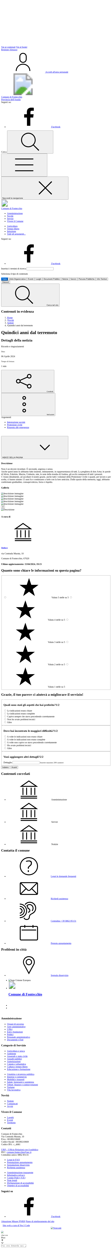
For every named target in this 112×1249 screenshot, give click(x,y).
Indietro (5, 767)
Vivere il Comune (15, 221)
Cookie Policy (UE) (16, 1178)
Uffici (9, 1029)
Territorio (11, 1122)
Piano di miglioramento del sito (40, 1221)
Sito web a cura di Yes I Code (16, 1225)
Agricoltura (12, 226)
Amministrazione (15, 213)
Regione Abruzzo (9, 49)
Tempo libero (13, 228)
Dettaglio (8, 762)
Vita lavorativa (13, 1090)
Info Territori (102, 279)
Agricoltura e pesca (16, 1051)
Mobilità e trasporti (15, 1079)
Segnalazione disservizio (18, 1165)
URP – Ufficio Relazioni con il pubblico (19, 1149)
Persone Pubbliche (86, 279)
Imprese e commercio (17, 1077)
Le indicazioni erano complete (21, 713)
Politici (10, 1034)
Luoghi (38, 279)
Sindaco (4, 548)
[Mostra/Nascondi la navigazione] (24, 165)
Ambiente (11, 1053)
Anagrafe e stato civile (17, 1056)
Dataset (5, 282)
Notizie (65, 279)
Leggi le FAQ (13, 1160)
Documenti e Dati (15, 1039)
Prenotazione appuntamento (20, 1162)
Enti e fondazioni (15, 1032)
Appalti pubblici (14, 1059)
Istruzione (11, 231)
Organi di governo (15, 1024)
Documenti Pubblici (52, 279)
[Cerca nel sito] (30, 142)
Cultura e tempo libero (17, 1066)
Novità (10, 216)
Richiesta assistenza (16, 1167)
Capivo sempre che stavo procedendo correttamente (31, 716)
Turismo (11, 1087)
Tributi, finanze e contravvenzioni (22, 1084)
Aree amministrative (16, 1026)
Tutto (4, 279)
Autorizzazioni (14, 1061)
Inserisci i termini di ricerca (14, 268)
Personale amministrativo (18, 1037)
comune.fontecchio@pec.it (19, 1152)
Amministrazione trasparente (20, 1172)
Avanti (14, 767)
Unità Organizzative (17, 279)
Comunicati (12, 1103)
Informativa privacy (16, 1175)
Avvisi (10, 1106)
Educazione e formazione (18, 1069)
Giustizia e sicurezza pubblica (20, 1074)
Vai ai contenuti (8, 47)
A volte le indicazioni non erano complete (26, 739)
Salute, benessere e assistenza (20, 1082)
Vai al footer (21, 47)
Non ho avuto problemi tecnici (21, 719)
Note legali (12, 1180)
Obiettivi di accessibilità (18, 1185)
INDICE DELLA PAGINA (12, 457)
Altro (9, 722)
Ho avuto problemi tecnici (19, 745)
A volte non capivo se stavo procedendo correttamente (32, 742)
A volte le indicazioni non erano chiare (24, 736)
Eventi (30, 279)
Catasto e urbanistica (16, 1064)
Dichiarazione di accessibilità (20, 1183)
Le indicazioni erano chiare (19, 710)
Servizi (10, 218)
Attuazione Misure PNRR (13, 1221)
